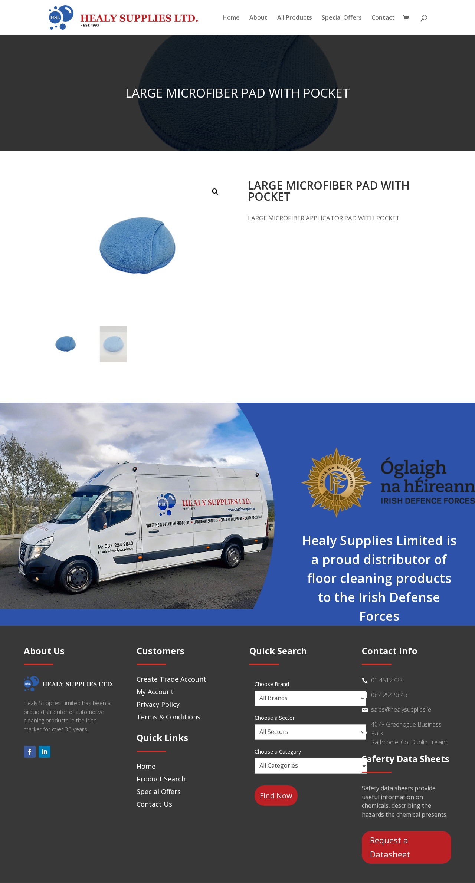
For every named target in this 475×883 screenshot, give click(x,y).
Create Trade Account (171, 679)
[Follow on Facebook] (30, 752)
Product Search (161, 778)
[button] (215, 191)
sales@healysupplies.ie (401, 709)
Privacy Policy (158, 704)
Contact (383, 18)
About (258, 18)
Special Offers (342, 18)
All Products (294, 18)
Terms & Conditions (168, 716)
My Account (155, 691)
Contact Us (154, 804)
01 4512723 (387, 680)
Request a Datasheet (390, 846)
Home (231, 18)
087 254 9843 (389, 695)
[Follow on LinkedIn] (44, 752)
